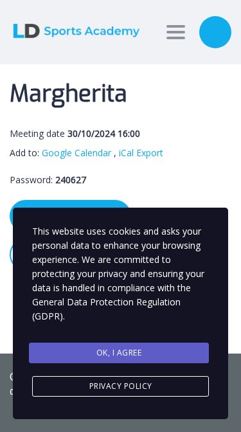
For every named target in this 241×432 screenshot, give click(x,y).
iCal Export (141, 153)
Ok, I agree (119, 352)
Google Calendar (76, 153)
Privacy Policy (120, 386)
